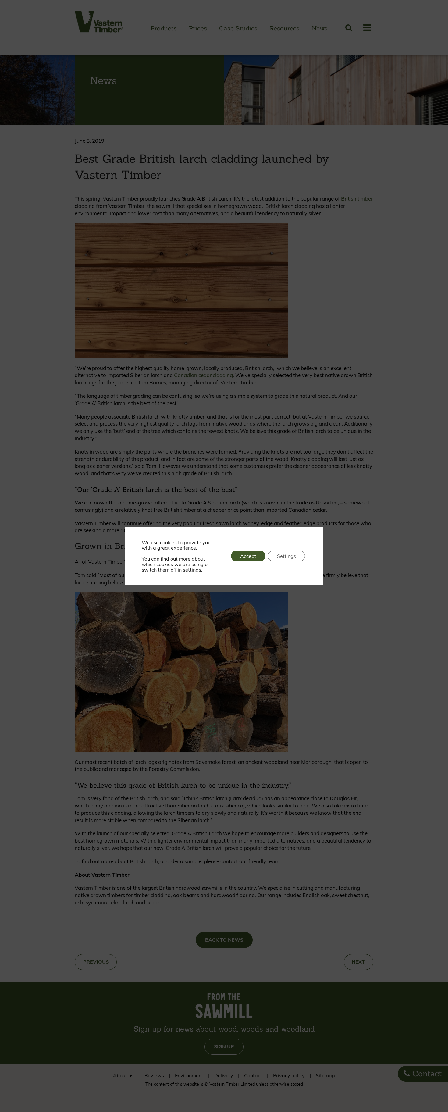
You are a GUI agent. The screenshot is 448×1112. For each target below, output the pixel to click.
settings (192, 569)
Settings (286, 556)
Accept (248, 556)
